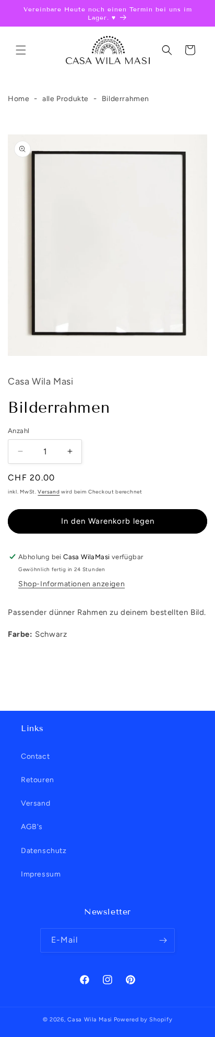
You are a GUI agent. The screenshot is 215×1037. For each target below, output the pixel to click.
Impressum (41, 874)
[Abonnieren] (162, 940)
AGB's (32, 826)
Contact (35, 756)
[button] (20, 50)
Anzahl (18, 431)
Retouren (37, 779)
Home (18, 98)
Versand (48, 491)
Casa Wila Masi (89, 1019)
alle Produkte (65, 98)
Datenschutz (44, 850)
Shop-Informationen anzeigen (71, 583)
